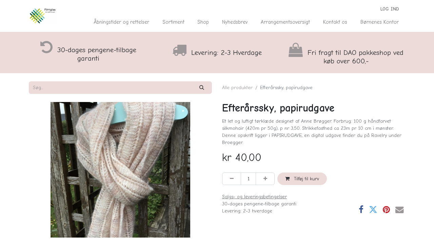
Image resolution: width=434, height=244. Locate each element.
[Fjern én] (231, 178)
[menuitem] (121, 22)
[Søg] (202, 87)
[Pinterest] (386, 210)
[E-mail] (399, 210)
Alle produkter (237, 87)
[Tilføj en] (265, 178)
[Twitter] (373, 210)
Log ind (389, 9)
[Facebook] (361, 210)
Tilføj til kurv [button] (305, 179)
